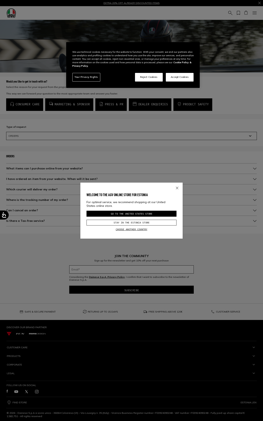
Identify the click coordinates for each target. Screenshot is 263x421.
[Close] (177, 187)
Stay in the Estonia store (132, 222)
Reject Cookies (149, 77)
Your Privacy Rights (86, 77)
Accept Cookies (180, 77)
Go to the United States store (131, 213)
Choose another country (131, 229)
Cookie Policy (181, 62)
